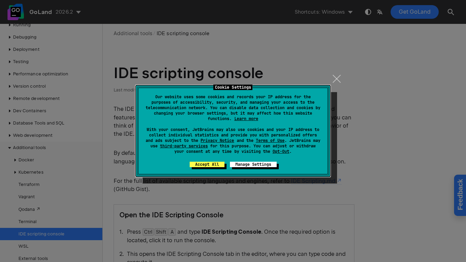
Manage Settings (253, 164)
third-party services (184, 146)
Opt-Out (281, 151)
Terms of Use (270, 140)
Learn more (246, 118)
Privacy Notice (217, 140)
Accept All (207, 164)
